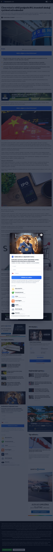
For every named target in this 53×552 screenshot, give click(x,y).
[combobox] (13, 273)
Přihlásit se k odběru (26, 277)
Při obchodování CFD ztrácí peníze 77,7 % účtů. (21, 315)
